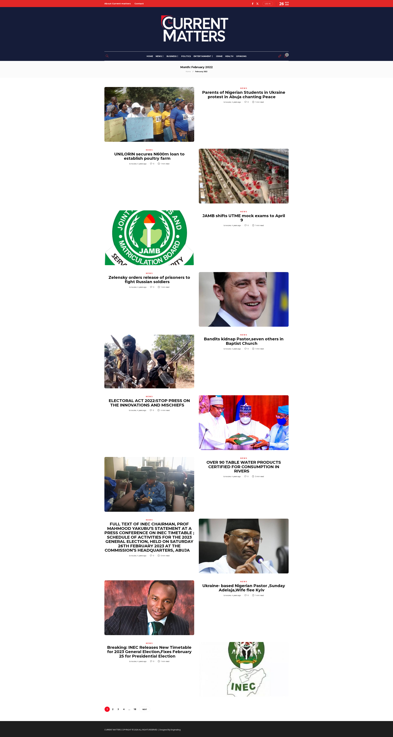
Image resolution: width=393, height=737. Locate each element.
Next (144, 709)
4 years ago (236, 102)
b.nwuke (227, 102)
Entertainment (202, 56)
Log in (267, 4)
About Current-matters (117, 3)
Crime (219, 56)
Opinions (241, 56)
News (159, 56)
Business (172, 56)
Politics (186, 56)
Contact (139, 3)
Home (150, 56)
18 (135, 709)
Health (229, 56)
